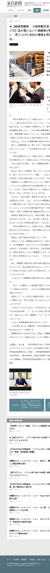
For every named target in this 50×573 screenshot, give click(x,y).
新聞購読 (24, 559)
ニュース (21, 10)
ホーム (11, 10)
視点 (29, 10)
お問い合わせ (41, 559)
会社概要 (16, 559)
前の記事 (15, 405)
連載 (37, 10)
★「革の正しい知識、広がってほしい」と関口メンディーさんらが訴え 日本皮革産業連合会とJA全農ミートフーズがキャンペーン (31, 405)
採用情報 (32, 559)
